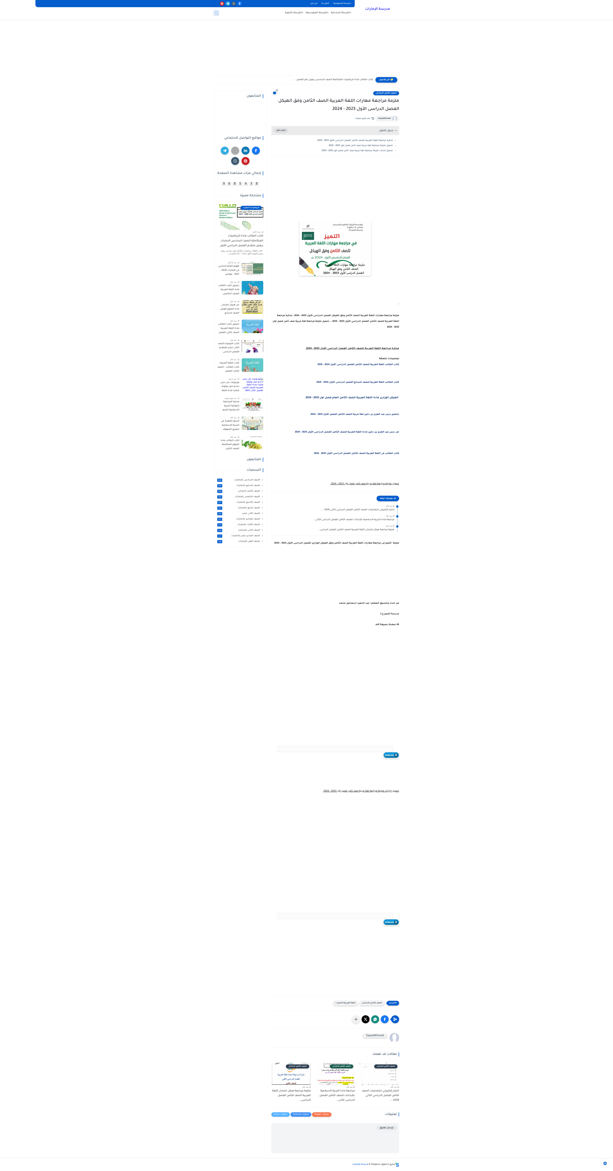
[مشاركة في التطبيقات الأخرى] (356, 1019)
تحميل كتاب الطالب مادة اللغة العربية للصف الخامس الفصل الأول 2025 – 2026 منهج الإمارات (228, 290)
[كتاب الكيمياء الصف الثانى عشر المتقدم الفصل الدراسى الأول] (252, 346)
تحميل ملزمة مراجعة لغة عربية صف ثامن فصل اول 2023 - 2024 (360, 145)
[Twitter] (235, 151)
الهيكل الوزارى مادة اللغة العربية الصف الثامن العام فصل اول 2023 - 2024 (352, 397)
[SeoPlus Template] (397, 1164)
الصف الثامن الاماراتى (386, 93)
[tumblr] (234, 3)
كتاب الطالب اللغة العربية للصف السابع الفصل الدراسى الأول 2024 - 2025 (357, 382)
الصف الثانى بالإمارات (239, 530)
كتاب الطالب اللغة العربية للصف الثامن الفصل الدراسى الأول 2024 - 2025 (358, 364)
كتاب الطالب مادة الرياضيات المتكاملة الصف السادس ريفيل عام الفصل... (333, 79)
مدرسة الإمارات (377, 9)
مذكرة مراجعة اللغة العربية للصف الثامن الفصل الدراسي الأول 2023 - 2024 (355, 140)
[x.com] (216, 3)
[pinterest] (222, 3)
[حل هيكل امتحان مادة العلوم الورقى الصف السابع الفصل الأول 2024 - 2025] (252, 307)
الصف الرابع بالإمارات (239, 508)
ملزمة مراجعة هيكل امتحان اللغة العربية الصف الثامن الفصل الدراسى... (356, 530)
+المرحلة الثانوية (294, 12)
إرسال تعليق (386, 1128)
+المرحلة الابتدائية (341, 12)
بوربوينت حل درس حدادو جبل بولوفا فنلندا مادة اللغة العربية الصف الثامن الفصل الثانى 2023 (228, 387)
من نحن (313, 3)
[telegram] (228, 3)
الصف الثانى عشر (239, 513)
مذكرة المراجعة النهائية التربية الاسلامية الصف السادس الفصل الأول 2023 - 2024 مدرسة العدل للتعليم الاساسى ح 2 (229, 406)
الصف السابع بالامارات (239, 485)
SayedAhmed (384, 118)
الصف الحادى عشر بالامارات (239, 536)
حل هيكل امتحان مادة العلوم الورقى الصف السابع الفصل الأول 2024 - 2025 (229, 310)
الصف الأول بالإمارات (239, 541)
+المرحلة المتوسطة (317, 12)
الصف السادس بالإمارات (239, 480)
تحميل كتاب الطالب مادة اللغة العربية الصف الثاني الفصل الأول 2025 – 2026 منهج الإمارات (228, 329)
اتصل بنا (325, 3)
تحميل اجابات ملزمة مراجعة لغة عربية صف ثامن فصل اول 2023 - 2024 (357, 150)
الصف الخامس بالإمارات (239, 497)
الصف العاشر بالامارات (239, 519)
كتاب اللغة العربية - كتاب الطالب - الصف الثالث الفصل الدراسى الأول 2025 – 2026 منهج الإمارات (228, 368)
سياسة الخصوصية (342, 3)
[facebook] (240, 3)
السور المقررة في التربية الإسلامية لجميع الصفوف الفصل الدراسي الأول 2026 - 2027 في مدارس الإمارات (228, 426)
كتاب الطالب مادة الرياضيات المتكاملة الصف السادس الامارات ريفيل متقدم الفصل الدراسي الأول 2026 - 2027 (241, 242)
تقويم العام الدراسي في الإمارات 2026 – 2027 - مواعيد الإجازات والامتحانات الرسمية (228, 271)
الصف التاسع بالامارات (239, 502)
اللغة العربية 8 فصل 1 (345, 1003)
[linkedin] (246, 151)
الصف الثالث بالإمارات (239, 524)
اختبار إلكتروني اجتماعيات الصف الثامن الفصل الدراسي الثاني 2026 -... (357, 510)
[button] (385, 1019)
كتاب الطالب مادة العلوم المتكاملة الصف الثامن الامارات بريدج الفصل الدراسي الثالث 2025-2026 (230, 445)
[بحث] (216, 13)
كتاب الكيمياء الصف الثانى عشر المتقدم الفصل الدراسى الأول (228, 348)
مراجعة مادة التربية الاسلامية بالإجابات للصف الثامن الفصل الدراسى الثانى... (353, 519)
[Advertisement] (306, 50)
